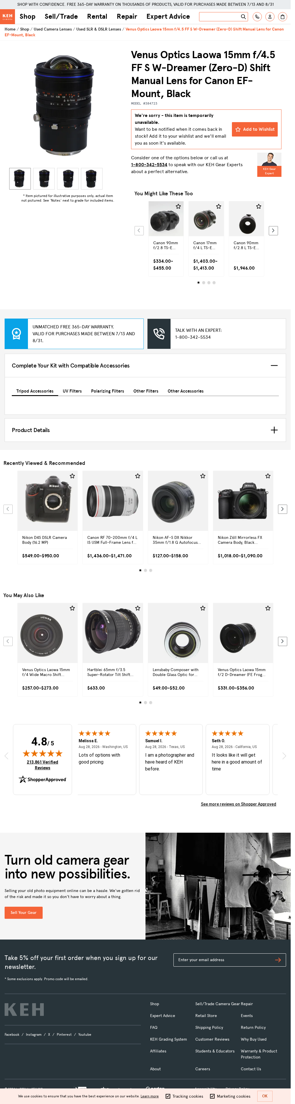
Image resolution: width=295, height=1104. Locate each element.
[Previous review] (6, 755)
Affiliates (158, 1051)
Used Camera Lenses (53, 29)
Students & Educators (215, 1051)
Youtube (84, 1035)
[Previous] (139, 230)
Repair (127, 16)
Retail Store (206, 1015)
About (155, 1069)
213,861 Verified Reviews (44, 765)
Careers (202, 1069)
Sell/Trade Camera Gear (217, 1003)
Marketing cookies (233, 1096)
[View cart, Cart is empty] (282, 16)
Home (10, 29)
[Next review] (284, 755)
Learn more (150, 1096)
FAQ (153, 1027)
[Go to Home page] (7, 16)
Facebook (12, 1035)
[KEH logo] (24, 1009)
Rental (97, 16)
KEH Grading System (168, 1039)
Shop (27, 16)
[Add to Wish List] (178, 206)
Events (247, 1015)
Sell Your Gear (24, 912)
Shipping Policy (209, 1027)
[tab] (35, 390)
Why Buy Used (253, 1039)
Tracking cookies (188, 1096)
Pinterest (64, 1035)
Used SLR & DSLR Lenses (98, 29)
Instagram (33, 1035)
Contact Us (251, 1069)
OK (265, 1096)
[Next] (273, 230)
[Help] (257, 16)
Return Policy (253, 1027)
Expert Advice (168, 16)
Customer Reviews (212, 1039)
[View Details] (166, 228)
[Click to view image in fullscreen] (67, 107)
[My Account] (270, 16)
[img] (42, 753)
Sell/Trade (61, 16)
